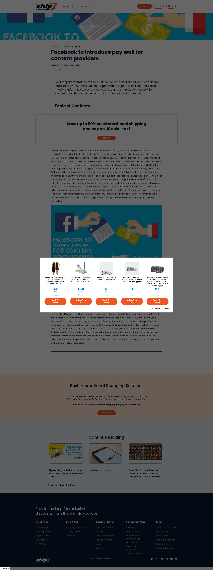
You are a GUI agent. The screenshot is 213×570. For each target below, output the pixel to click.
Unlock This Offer (55, 301)
